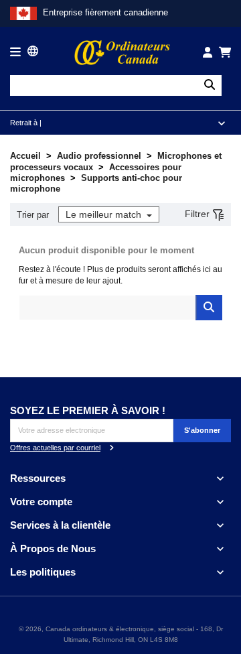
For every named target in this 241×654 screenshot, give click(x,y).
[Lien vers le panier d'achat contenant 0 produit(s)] (225, 52)
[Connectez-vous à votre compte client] (207, 52)
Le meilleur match (105, 214)
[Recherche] (209, 85)
